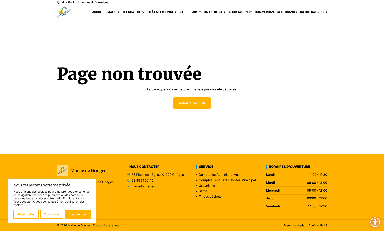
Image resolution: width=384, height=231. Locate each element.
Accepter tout (78, 214)
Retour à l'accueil (192, 103)
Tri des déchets (210, 196)
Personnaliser (26, 214)
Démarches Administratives (219, 175)
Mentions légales (295, 225)
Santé (203, 191)
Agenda (128, 12)
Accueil (98, 12)
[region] (52, 201)
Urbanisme (207, 186)
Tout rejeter (51, 214)
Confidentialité (318, 225)
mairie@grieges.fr (144, 186)
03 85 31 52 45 (142, 180)
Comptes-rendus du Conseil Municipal (227, 180)
